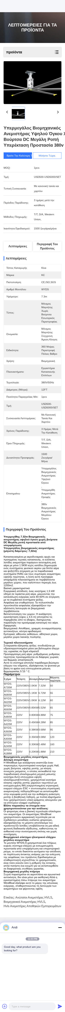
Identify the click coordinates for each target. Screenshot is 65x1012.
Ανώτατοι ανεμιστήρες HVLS (33, 897)
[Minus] (60, 927)
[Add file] (4, 1006)
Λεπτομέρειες (17, 246)
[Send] (60, 1006)
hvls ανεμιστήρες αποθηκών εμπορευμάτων (32, 906)
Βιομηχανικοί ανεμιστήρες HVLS (24, 901)
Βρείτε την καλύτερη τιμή (21, 155)
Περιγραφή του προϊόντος (47, 246)
